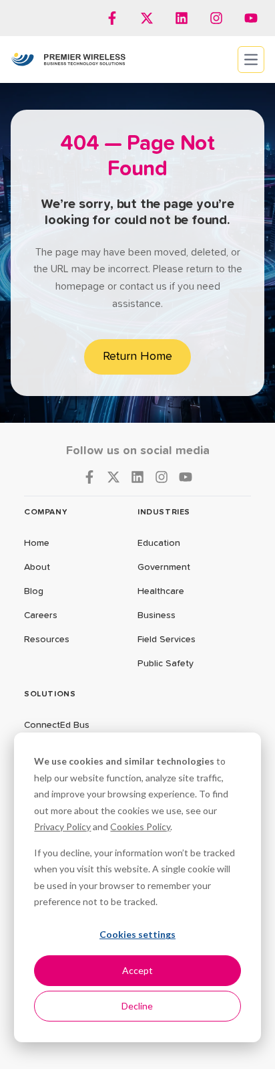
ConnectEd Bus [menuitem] (56, 725)
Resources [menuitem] (46, 639)
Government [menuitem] (164, 567)
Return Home (137, 357)
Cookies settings (137, 934)
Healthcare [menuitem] (161, 591)
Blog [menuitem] (33, 591)
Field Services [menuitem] (167, 639)
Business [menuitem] (157, 615)
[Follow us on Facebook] (112, 18)
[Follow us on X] (146, 18)
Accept (137, 970)
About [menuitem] (37, 567)
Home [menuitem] (36, 543)
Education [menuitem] (159, 543)
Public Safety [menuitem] (166, 663)
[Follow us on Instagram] (216, 18)
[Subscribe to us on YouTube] (251, 18)
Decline (137, 1005)
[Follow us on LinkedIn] (181, 18)
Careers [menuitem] (40, 615)
